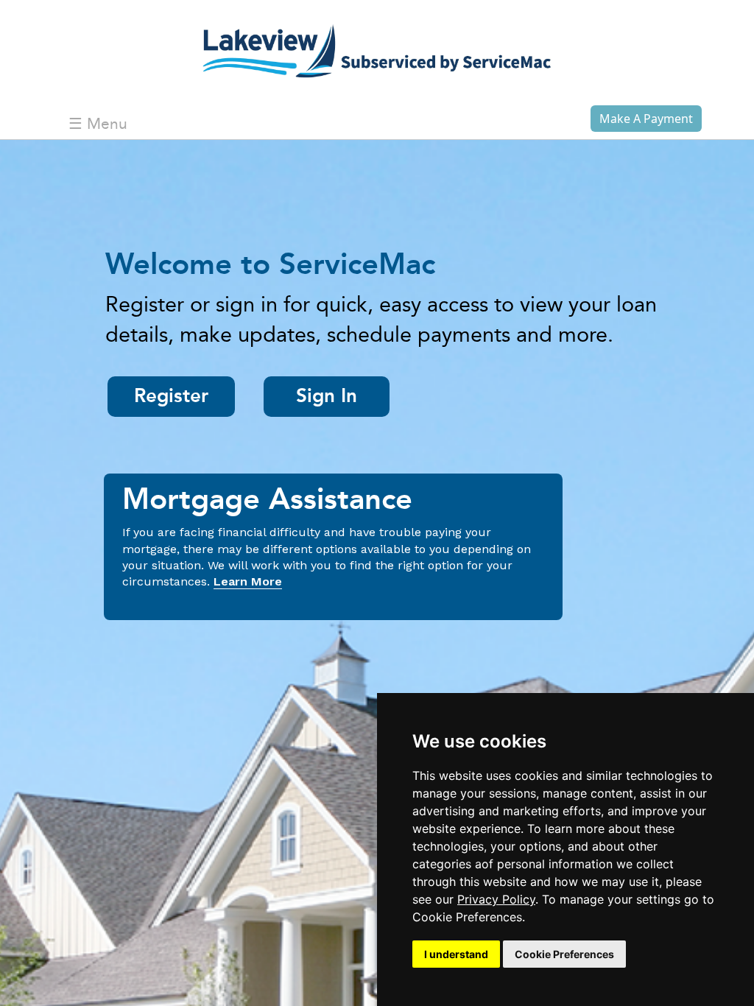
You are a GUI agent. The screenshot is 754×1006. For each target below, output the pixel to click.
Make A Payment (646, 118)
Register (171, 396)
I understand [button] (456, 954)
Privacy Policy (496, 899)
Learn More (248, 581)
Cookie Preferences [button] (564, 954)
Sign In (326, 396)
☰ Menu (97, 124)
